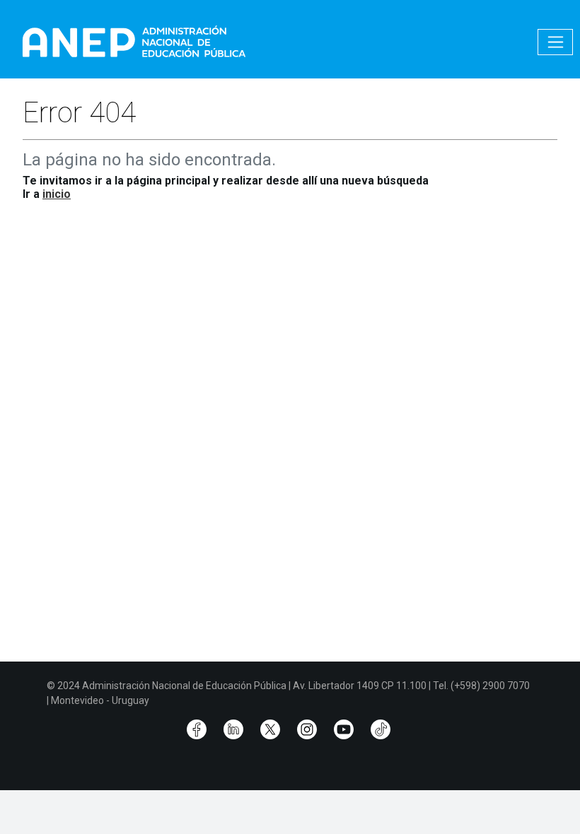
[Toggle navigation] (555, 42)
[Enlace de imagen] (133, 41)
